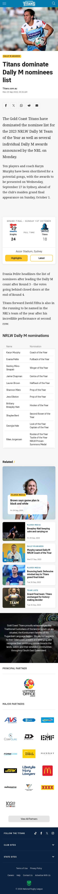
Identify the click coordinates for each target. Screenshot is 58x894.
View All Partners (29, 818)
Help (18, 875)
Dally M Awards (12, 56)
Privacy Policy (36, 868)
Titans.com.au (10, 88)
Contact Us (28, 875)
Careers (11, 875)
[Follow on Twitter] (47, 833)
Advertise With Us (42, 875)
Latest (42, 258)
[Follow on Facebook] (41, 833)
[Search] (53, 3)
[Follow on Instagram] (53, 833)
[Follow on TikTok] (35, 833)
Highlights (16, 258)
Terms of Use (22, 868)
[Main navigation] (4, 3)
